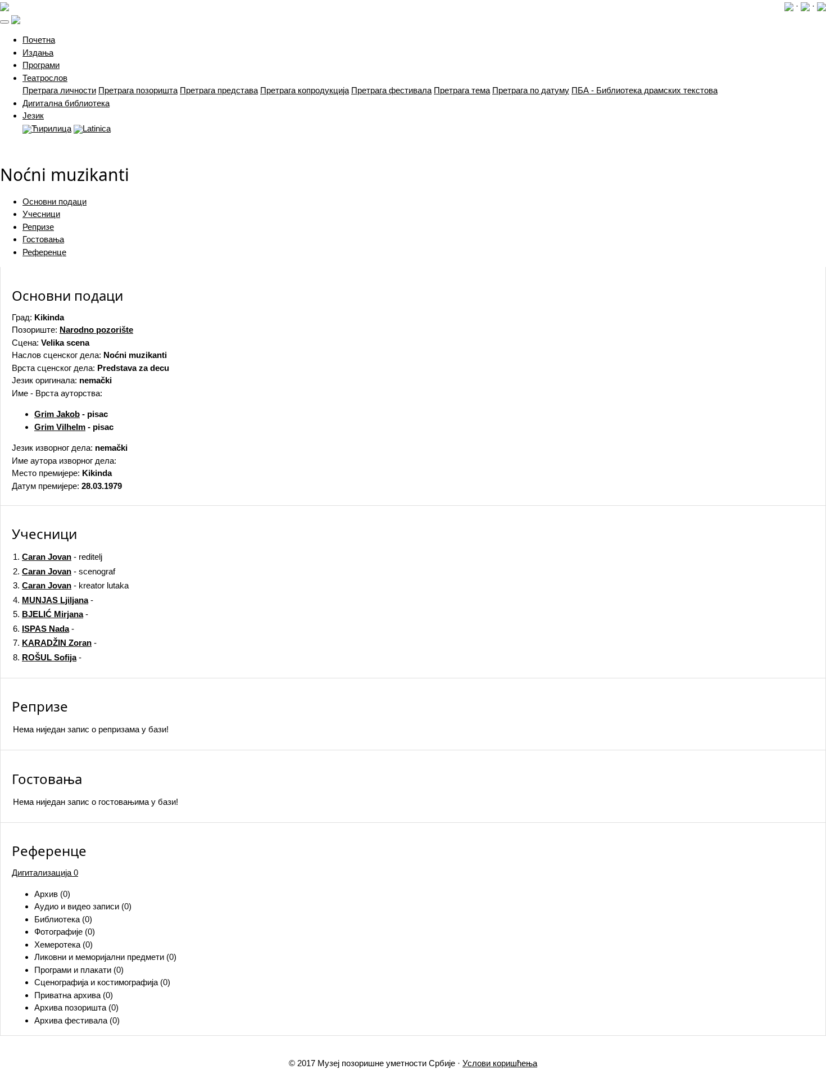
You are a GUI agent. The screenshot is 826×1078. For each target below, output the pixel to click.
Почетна (38, 39)
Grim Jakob (57, 414)
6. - (43, 628)
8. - (47, 657)
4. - (53, 600)
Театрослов (44, 78)
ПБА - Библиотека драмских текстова (644, 90)
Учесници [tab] (41, 214)
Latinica (97, 128)
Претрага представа (219, 90)
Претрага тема (462, 90)
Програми (41, 65)
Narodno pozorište (96, 329)
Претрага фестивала (391, 90)
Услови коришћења (499, 1063)
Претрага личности (59, 90)
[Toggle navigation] (4, 22)
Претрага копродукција (304, 90)
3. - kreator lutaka (71, 585)
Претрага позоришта (138, 90)
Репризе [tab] (38, 227)
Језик (33, 115)
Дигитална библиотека (66, 103)
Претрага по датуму (530, 90)
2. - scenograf (64, 571)
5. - (50, 614)
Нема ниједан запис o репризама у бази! (91, 729)
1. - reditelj (57, 556)
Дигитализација (45, 872)
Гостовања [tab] (43, 239)
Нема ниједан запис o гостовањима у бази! (95, 802)
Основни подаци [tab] (54, 201)
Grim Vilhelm (59, 427)
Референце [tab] (44, 252)
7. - (55, 642)
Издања (37, 52)
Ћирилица (51, 128)
